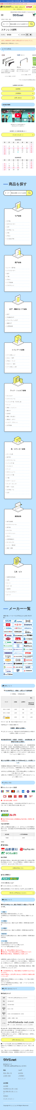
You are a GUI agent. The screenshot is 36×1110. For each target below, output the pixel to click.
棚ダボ (9, 410)
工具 (8, 580)
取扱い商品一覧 (7, 1073)
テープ (9, 594)
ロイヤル (9, 530)
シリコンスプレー (12, 592)
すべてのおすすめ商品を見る (27, 79)
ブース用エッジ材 (12, 367)
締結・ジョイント (12, 407)
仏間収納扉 (10, 326)
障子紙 (9, 527)
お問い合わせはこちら (18, 1039)
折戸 (8, 314)
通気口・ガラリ (11, 419)
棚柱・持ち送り (11, 416)
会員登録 (18, 89)
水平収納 (9, 425)
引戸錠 (9, 221)
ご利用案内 (18, 93)
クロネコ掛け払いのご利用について (12, 885)
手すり (9, 536)
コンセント (10, 466)
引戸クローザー (11, 224)
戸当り (9, 236)
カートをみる (26, 1)
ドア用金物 (10, 282)
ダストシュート (11, 472)
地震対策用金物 (11, 577)
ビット (9, 583)
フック (9, 404)
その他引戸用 (10, 239)
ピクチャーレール (12, 524)
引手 (8, 227)
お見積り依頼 (7, 1076)
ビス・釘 (9, 586)
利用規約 (5, 1096)
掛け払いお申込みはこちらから (18, 893)
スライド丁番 (10, 475)
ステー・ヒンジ (11, 481)
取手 (8, 273)
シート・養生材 (11, 545)
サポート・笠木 (11, 364)
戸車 (8, 233)
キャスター (10, 395)
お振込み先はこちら (18, 868)
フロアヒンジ (10, 285)
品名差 (9, 413)
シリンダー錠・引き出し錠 (14, 401)
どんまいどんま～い (18, 134)
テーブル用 (10, 454)
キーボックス (10, 542)
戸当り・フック (11, 361)
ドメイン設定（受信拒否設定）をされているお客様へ (21, 1024)
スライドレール (11, 398)
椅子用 (9, 457)
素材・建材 (8, 19)
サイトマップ (21, 1078)
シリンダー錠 (10, 463)
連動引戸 (9, 323)
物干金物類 (10, 521)
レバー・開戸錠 (11, 267)
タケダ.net (14, 1105)
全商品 (2, 19)
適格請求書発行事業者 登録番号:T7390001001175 (22, 12)
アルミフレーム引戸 (12, 320)
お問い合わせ (18, 97)
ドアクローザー (11, 270)
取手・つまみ (10, 486)
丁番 (8, 276)
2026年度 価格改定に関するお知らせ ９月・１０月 (15, 3)
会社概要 (5, 1086)
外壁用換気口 (10, 539)
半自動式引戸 (10, 317)
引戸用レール (10, 230)
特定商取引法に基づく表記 (10, 1088)
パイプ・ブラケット (12, 422)
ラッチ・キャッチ (12, 483)
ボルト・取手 (10, 358)
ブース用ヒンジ (11, 355)
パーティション (11, 533)
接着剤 (9, 589)
